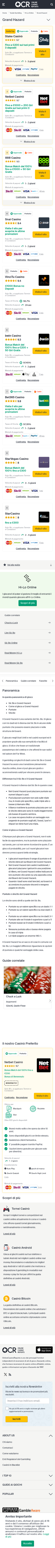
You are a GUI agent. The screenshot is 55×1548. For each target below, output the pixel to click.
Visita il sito (42, 1095)
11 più (41, 542)
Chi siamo (7, 1442)
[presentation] (50, 1001)
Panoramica (12, 680)
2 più (41, 254)
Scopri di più (27, 603)
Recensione (33, 75)
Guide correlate (28, 680)
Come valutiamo (10, 1453)
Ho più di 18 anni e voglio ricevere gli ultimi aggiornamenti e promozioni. (27, 1410)
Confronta (21, 75)
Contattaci (7, 1447)
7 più (41, 374)
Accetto (27, 1543)
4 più (41, 130)
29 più (41, 436)
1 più (41, 490)
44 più (42, 191)
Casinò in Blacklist (11, 1465)
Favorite (43, 680)
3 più (41, 69)
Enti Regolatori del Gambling (16, 1459)
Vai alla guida (13, 564)
